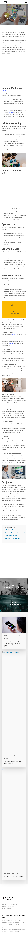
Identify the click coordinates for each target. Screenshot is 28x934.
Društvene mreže (16, 635)
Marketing (14, 8)
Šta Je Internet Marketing (11, 535)
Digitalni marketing (6, 91)
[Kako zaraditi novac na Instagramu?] (14, 709)
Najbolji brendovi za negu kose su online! (15, 532)
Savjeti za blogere (16, 873)
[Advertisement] (14, 71)
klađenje (14, 334)
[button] (26, 2)
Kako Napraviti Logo (10, 530)
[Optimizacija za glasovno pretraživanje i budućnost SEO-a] (14, 633)
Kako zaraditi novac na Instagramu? (13, 538)
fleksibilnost (11, 343)
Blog (12, 755)
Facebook (10, 112)
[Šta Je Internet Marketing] (14, 824)
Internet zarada (7, 755)
